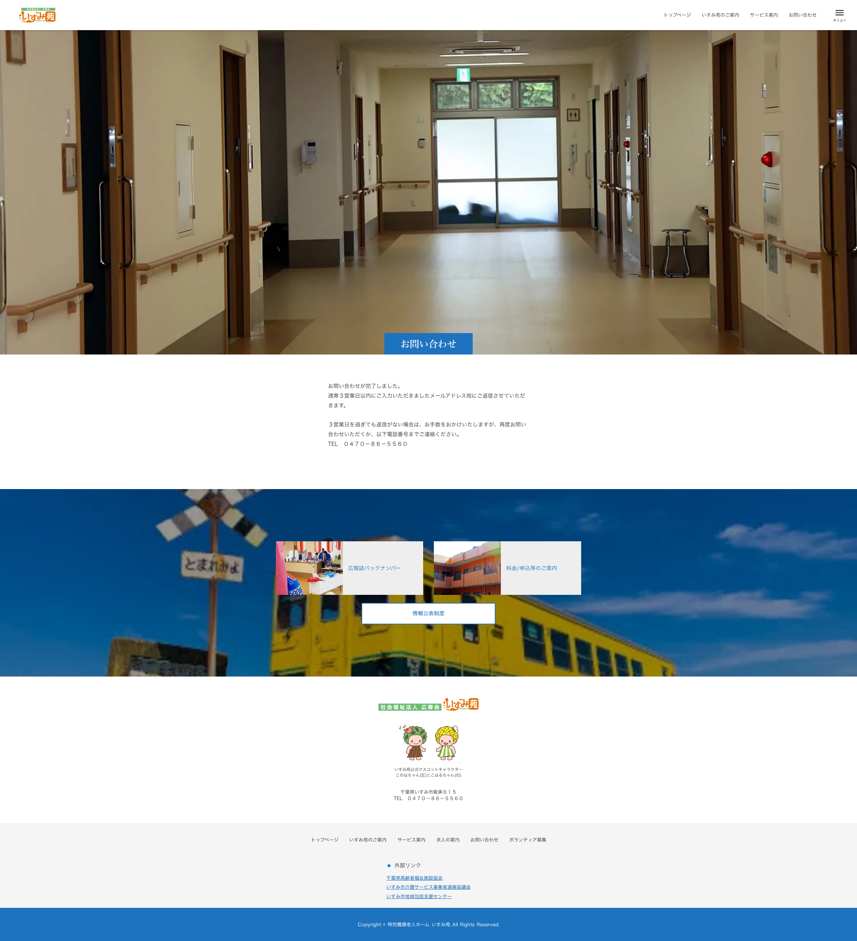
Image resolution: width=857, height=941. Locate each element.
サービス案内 (764, 15)
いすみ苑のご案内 (720, 15)
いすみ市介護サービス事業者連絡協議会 (428, 887)
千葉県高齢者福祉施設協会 (414, 878)
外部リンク (407, 865)
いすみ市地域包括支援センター (419, 896)
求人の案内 (448, 840)
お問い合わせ (803, 15)
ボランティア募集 (527, 840)
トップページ (677, 15)
